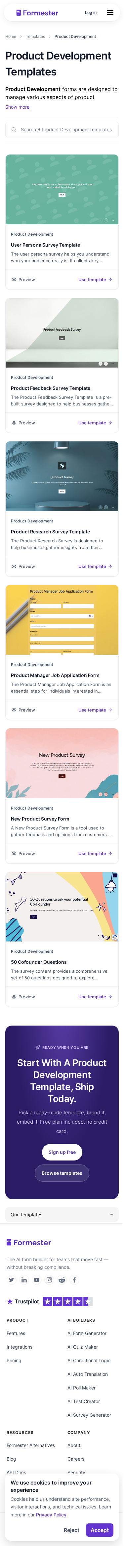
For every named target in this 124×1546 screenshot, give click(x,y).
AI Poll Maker (81, 1387)
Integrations (19, 1347)
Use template (92, 279)
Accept (100, 1530)
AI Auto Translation (87, 1374)
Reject (71, 1530)
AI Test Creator (83, 1401)
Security (76, 1472)
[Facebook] (74, 1280)
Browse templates (62, 1173)
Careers (75, 1459)
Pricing (14, 1360)
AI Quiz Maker (82, 1347)
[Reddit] (62, 1280)
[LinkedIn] (24, 1280)
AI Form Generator (86, 1333)
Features (16, 1333)
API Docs (16, 1472)
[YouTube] (37, 1280)
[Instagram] (49, 1280)
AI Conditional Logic (88, 1360)
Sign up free (62, 1152)
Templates (35, 36)
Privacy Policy (51, 1514)
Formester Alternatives (31, 1445)
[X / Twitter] (12, 1280)
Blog (11, 1459)
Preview (27, 279)
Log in (91, 12)
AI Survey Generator (89, 1415)
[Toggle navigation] (110, 13)
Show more (17, 107)
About (73, 1445)
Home (10, 36)
